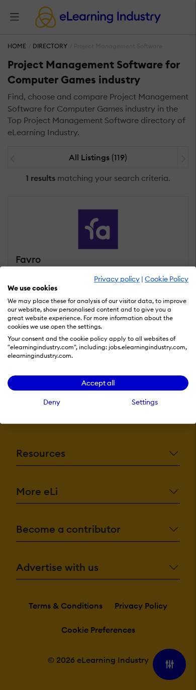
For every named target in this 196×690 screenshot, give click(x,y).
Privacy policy (117, 278)
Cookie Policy (166, 278)
